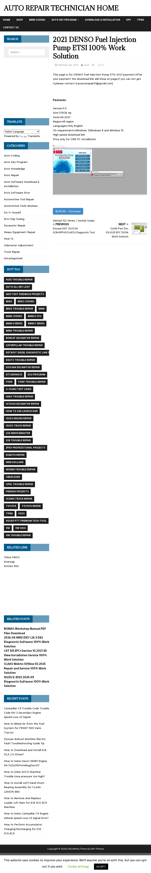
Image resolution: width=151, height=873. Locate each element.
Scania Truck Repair (19, 499)
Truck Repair (12, 252)
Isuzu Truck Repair (18, 426)
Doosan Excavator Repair (23, 367)
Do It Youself (12, 212)
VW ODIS (20, 528)
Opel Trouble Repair (19, 484)
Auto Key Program (64, 20)
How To (8, 238)
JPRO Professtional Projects (25, 448)
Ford (9, 382)
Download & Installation (102, 20)
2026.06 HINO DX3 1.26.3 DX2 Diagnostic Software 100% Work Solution (26, 642)
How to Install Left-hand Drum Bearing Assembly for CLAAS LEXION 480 (24, 787)
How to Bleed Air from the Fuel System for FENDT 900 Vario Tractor (24, 728)
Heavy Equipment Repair (19, 232)
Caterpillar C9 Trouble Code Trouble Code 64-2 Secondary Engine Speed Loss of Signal (26, 712)
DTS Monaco (14, 375)
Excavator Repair (15, 225)
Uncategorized (13, 258)
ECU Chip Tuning (14, 219)
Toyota (11, 506)
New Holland (15, 462)
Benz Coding (26, 301)
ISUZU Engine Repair (18, 418)
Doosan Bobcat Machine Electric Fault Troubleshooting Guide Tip (25, 741)
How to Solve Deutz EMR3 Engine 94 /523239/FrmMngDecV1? (25, 763)
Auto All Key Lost (18, 287)
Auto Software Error (17, 192)
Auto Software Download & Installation (21, 184)
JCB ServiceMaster (18, 433)
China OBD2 (12, 557)
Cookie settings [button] (78, 866)
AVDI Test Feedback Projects (25, 294)
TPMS (140, 20)
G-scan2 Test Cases (18, 389)
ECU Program (36, 375)
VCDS (21, 514)
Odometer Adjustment (18, 245)
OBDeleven (13, 477)
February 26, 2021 (68, 65)
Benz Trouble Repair (19, 309)
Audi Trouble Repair (19, 280)
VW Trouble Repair (18, 535)
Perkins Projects (17, 491)
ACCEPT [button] (101, 867)
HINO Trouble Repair (19, 397)
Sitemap (9, 562)
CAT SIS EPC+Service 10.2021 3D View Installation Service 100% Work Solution (25, 655)
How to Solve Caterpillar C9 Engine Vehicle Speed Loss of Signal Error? (26, 815)
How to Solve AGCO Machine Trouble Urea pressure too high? (24, 774)
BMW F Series (36, 323)
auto (86, 65)
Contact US (11, 27)
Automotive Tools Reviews (21, 206)
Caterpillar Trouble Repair (24, 345)
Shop (19, 20)
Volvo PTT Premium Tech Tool (26, 521)
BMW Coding (37, 20)
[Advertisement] (26, 90)
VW (8, 528)
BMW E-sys (34, 316)
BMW (42, 309)
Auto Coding (12, 155)
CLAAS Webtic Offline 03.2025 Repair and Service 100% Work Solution (25, 668)
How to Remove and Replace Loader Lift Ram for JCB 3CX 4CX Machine (25, 802)
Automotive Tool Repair (19, 199)
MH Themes (97, 849)
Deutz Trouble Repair (20, 360)
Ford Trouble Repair (32, 382)
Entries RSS (11, 566)
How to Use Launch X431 (22, 411)
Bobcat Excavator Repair (22, 338)
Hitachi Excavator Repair (22, 404)
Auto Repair (11, 175)
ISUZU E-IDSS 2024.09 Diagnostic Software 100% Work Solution (26, 681)
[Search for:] (26, 52)
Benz (9, 301)
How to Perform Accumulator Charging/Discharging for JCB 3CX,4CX (23, 828)
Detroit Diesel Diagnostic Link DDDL (30, 353)
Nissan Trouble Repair (20, 469)
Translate (34, 136)
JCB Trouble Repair (18, 440)
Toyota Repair (31, 506)
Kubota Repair (15, 455)
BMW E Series (14, 323)
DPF (128, 20)
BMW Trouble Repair (19, 331)
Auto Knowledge (14, 168)
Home (6, 20)
